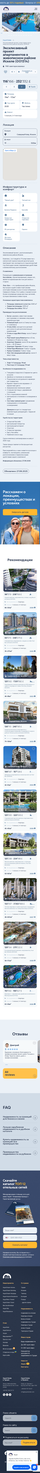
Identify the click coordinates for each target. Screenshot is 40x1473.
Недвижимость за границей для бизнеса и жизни (17, 1118)
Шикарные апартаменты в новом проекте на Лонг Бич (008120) (19, 775)
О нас (5, 1323)
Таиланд (23, 1293)
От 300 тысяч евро (27, 1348)
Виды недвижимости (28, 1341)
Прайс (33, 87)
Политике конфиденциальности (14, 1257)
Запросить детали (20, 512)
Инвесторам (25, 1337)
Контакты (24, 1367)
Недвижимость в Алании (28, 1313)
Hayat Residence (8, 1311)
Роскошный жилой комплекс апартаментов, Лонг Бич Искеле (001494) (19, 951)
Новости (24, 1361)
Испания (23, 1290)
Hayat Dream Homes (9, 1287)
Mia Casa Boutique (8, 1305)
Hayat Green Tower (8, 1302)
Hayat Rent (6, 1327)
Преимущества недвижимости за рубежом (17, 1153)
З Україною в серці (9, 1352)
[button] (9, 35)
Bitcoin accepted (8, 1349)
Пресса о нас (7, 1339)
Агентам (5, 1342)
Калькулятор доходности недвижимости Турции (29, 1353)
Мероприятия (8, 1336)
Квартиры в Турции (27, 1325)
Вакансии (5, 1345)
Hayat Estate (7, 40)
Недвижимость (27, 1309)
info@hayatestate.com (27, 1392)
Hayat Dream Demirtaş (9, 1290)
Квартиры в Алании (26, 1316)
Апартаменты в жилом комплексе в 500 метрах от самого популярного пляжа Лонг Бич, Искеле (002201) (19, 686)
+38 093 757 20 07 (26, 1388)
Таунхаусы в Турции (27, 1331)
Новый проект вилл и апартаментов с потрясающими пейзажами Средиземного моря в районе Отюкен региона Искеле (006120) (19, 731)
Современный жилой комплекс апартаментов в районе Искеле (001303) (19, 819)
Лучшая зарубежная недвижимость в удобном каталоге (16, 1129)
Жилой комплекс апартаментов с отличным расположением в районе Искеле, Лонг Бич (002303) (18, 863)
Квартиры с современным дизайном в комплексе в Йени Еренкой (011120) (20, 994)
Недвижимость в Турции (28, 1322)
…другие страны (26, 1302)
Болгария (24, 1296)
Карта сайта (6, 1355)
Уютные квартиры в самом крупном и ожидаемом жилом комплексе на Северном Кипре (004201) (20, 907)
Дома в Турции (25, 1328)
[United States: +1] (7, 1237)
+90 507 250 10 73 (8, 1390)
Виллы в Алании (25, 1319)
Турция (23, 1287)
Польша (23, 1299)
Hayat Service (7, 1330)
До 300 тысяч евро (27, 1345)
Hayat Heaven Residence (10, 1296)
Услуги (5, 1333)
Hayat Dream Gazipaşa (9, 1293)
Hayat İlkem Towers (8, 1299)
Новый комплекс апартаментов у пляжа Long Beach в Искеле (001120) (20, 598)
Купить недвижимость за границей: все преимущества (16, 1141)
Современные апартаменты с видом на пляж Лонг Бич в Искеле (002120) (20, 641)
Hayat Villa (6, 1308)
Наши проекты (8, 1283)
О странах (25, 1283)
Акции (24, 1364)
